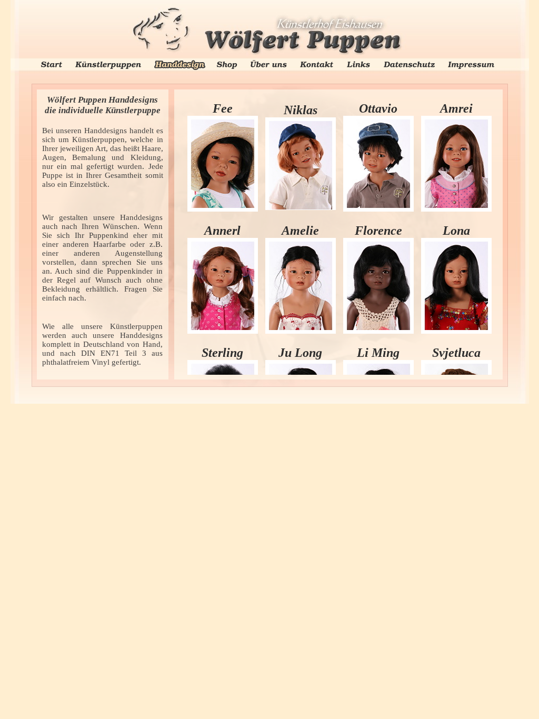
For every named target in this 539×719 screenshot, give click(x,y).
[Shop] (226, 64)
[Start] (51, 64)
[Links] (358, 64)
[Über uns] (269, 63)
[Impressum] (471, 64)
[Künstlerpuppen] (108, 64)
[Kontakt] (316, 64)
